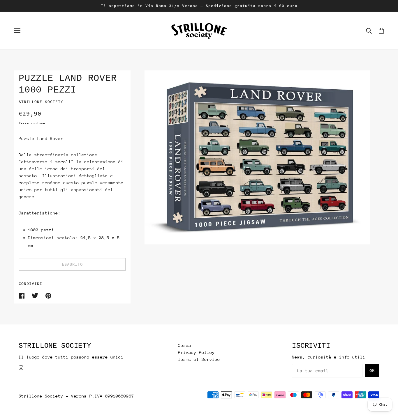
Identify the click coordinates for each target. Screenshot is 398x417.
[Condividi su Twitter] (36, 295)
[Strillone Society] (199, 29)
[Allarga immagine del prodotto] (257, 157)
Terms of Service (199, 359)
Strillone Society (41, 101)
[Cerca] (368, 30)
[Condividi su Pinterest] (48, 295)
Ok (372, 370)
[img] (21, 367)
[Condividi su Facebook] (22, 295)
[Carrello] (381, 30)
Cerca (184, 345)
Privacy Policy (196, 352)
